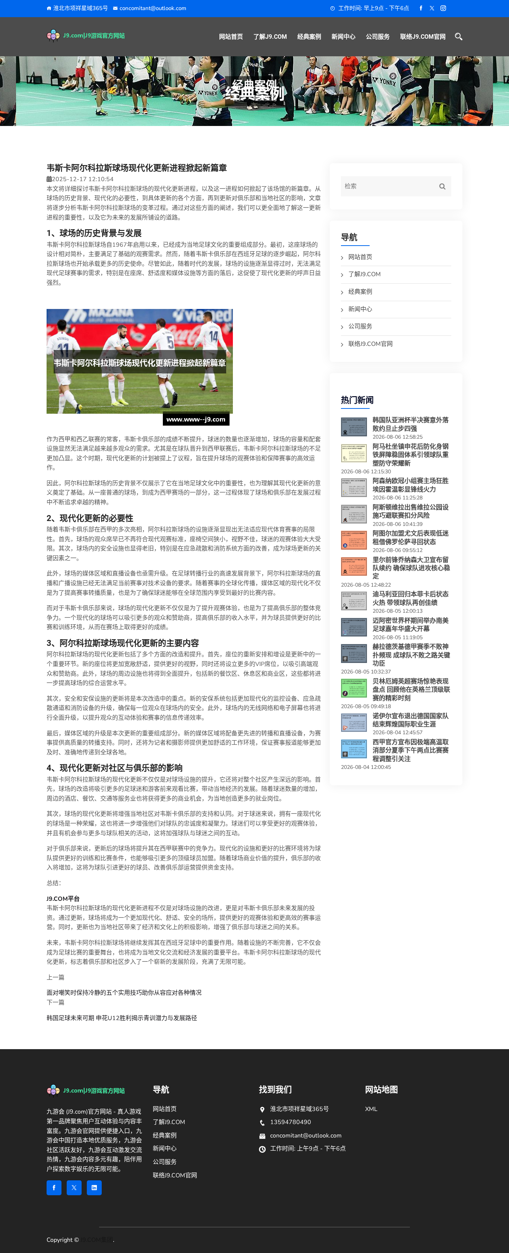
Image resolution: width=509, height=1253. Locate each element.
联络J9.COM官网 (423, 36)
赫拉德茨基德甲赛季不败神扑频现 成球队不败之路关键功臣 (411, 655)
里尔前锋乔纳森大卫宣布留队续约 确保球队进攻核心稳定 (411, 568)
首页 (238, 98)
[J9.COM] (95, 35)
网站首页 (231, 36)
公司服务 (378, 36)
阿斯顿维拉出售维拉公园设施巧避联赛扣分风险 (411, 511)
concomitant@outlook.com (153, 8)
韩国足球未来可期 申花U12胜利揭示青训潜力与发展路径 (122, 1018)
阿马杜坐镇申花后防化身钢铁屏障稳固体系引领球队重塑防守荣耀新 (411, 455)
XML (371, 1109)
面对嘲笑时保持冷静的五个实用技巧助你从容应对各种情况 (124, 993)
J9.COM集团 (96, 1240)
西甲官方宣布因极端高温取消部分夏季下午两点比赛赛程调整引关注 (411, 750)
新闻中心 (343, 36)
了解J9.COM (270, 36)
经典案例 (309, 36)
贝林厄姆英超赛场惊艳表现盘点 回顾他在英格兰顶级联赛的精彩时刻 (411, 690)
